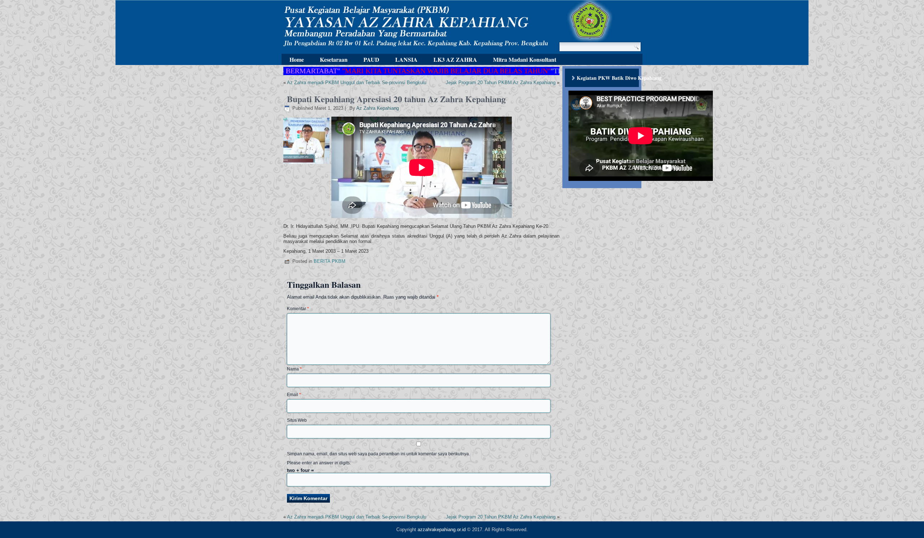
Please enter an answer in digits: (319, 462)
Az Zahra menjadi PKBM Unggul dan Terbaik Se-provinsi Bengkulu (356, 82)
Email (294, 394)
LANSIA (406, 59)
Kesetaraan (334, 59)
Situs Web (297, 420)
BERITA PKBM (329, 261)
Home (296, 59)
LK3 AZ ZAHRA (455, 59)
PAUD (371, 59)
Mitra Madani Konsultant (524, 59)
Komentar (298, 308)
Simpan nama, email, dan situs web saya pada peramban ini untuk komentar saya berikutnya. (378, 453)
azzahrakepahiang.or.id (442, 529)
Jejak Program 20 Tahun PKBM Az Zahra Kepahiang (500, 82)
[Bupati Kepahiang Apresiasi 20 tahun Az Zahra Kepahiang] (307, 164)
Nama (294, 369)
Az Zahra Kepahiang (377, 108)
